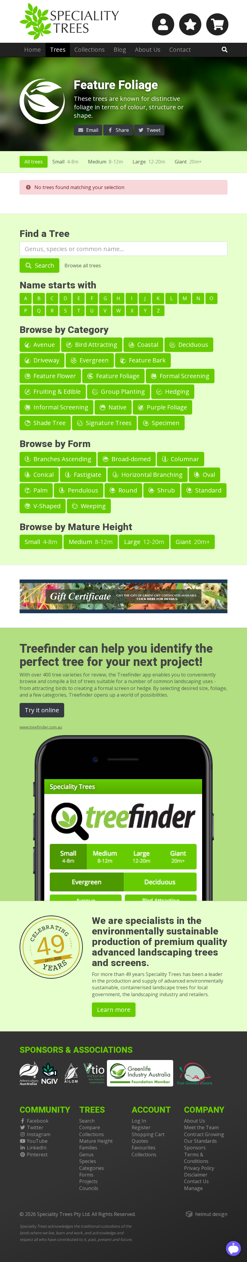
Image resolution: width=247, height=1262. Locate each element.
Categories (91, 1168)
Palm (40, 490)
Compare (89, 1127)
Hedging (176, 391)
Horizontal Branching (151, 475)
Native (117, 407)
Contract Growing (204, 1134)
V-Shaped (46, 506)
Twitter (35, 1127)
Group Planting (122, 391)
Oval (208, 475)
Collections (89, 49)
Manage (193, 1188)
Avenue (43, 344)
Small (65, 161)
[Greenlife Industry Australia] (140, 1073)
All (33, 161)
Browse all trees (82, 265)
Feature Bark (146, 360)
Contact (180, 49)
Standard (207, 490)
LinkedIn (36, 1147)
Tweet (153, 130)
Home (32, 49)
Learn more (113, 1010)
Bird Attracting (95, 344)
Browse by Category (64, 330)
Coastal (147, 344)
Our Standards (200, 1141)
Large (149, 161)
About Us (147, 49)
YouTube (37, 1141)
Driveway (45, 360)
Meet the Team (201, 1127)
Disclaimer (196, 1174)
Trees (57, 49)
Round (127, 490)
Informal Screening (60, 407)
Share (121, 130)
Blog (120, 49)
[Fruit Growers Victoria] (195, 1072)
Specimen (165, 423)
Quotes (140, 1141)
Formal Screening (183, 376)
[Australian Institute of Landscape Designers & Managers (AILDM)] (71, 1072)
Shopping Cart (148, 1134)
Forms (86, 1174)
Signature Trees (108, 423)
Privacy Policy (199, 1168)
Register (141, 1127)
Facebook (37, 1120)
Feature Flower (54, 376)
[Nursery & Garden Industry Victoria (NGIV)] (49, 1072)
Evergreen (93, 360)
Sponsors (195, 1147)
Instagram (38, 1134)
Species (87, 1161)
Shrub (165, 490)
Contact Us (196, 1181)
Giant (188, 161)
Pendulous (82, 490)
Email (91, 130)
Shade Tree (49, 423)
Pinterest (37, 1154)
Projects (88, 1181)
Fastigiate (86, 475)
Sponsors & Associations (76, 1050)
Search (43, 265)
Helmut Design (211, 1214)
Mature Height (96, 1141)
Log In (139, 1120)
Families (88, 1147)
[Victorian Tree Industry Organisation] (94, 1072)
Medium (105, 161)
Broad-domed (130, 459)
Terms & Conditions (196, 1157)
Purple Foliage (166, 407)
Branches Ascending (61, 459)
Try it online (42, 710)
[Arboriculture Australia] (29, 1072)
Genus (86, 1154)
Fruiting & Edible (56, 391)
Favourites (143, 1147)
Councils (88, 1188)
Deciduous (192, 344)
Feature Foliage (117, 376)
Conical (43, 475)
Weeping (92, 506)
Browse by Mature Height (76, 527)
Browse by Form (55, 444)
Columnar (184, 459)
